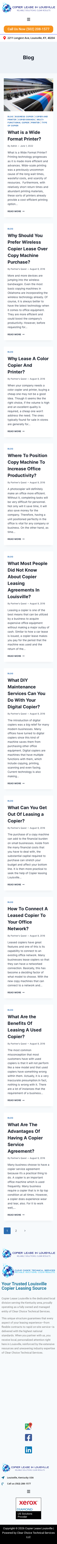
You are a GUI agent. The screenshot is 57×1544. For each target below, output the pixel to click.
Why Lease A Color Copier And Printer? (28, 365)
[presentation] (28, 94)
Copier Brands (26, 119)
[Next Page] (25, 1230)
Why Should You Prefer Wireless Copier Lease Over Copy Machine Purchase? (28, 249)
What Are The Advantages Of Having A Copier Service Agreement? (25, 1138)
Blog (10, 116)
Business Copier (24, 116)
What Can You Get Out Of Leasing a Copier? (27, 814)
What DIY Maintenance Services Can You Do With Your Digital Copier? (26, 693)
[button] (28, 19)
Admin (14, 146)
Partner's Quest (19, 269)
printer (35, 122)
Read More (16, 211)
